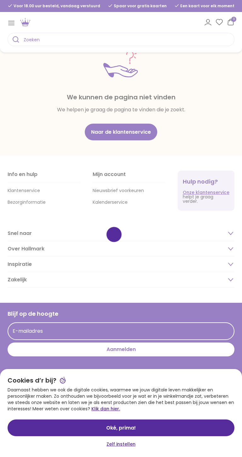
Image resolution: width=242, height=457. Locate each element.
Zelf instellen (121, 444)
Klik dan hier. (105, 409)
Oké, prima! (121, 427)
